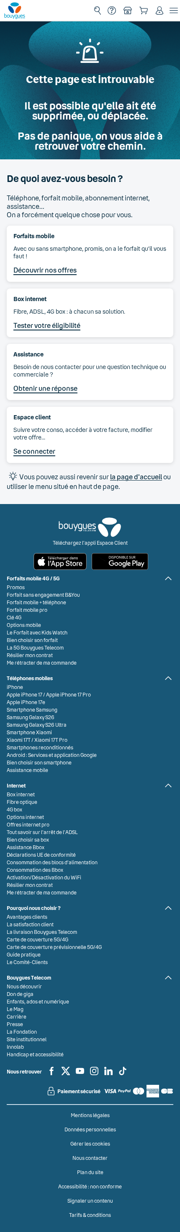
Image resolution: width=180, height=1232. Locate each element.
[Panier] (144, 10)
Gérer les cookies (90, 1143)
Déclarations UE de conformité (41, 855)
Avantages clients (27, 917)
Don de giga (20, 994)
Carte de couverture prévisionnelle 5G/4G (54, 947)
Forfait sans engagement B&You (43, 595)
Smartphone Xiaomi (29, 732)
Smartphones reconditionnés (40, 747)
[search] (97, 10)
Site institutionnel (26, 1039)
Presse (15, 1024)
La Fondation (22, 1031)
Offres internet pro (28, 824)
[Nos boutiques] (128, 10)
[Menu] (173, 10)
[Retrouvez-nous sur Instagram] (94, 1074)
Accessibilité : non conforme (90, 1186)
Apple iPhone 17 (24, 694)
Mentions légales (90, 1115)
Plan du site (90, 1172)
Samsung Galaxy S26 (30, 717)
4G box (14, 809)
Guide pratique (24, 954)
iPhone (15, 687)
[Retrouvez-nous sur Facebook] (51, 1074)
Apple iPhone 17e (26, 702)
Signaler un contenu (90, 1200)
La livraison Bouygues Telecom (42, 932)
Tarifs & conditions (90, 1215)
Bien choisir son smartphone (39, 762)
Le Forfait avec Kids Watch (37, 632)
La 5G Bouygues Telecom (35, 647)
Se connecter (34, 451)
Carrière (16, 1016)
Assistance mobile (27, 770)
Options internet (25, 817)
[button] (159, 10)
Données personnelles (90, 1129)
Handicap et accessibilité (35, 1054)
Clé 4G (14, 617)
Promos (16, 587)
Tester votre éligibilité (46, 325)
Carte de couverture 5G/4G (37, 939)
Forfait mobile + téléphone (36, 602)
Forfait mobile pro (27, 610)
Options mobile (24, 625)
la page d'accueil (136, 477)
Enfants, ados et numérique (38, 1001)
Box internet (21, 794)
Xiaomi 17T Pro (50, 740)
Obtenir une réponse (45, 388)
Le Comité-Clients (27, 962)
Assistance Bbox (25, 847)
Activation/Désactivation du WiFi (44, 877)
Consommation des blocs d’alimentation (52, 862)
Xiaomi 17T (19, 740)
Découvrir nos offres (45, 270)
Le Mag (15, 1009)
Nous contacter (90, 1158)
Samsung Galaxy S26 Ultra (37, 725)
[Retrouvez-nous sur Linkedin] (108, 1074)
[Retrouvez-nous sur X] (65, 1074)
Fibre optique (22, 802)
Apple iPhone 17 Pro (68, 694)
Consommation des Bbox (35, 870)
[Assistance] (112, 10)
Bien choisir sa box (28, 839)
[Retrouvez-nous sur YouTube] (80, 1074)
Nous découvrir (24, 986)
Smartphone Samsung (32, 709)
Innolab (15, 1047)
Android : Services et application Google (52, 755)
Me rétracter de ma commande (42, 662)
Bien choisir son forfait (32, 640)
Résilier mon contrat (30, 655)
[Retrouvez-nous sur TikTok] (122, 1074)
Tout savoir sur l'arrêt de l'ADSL (42, 832)
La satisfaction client (30, 924)
